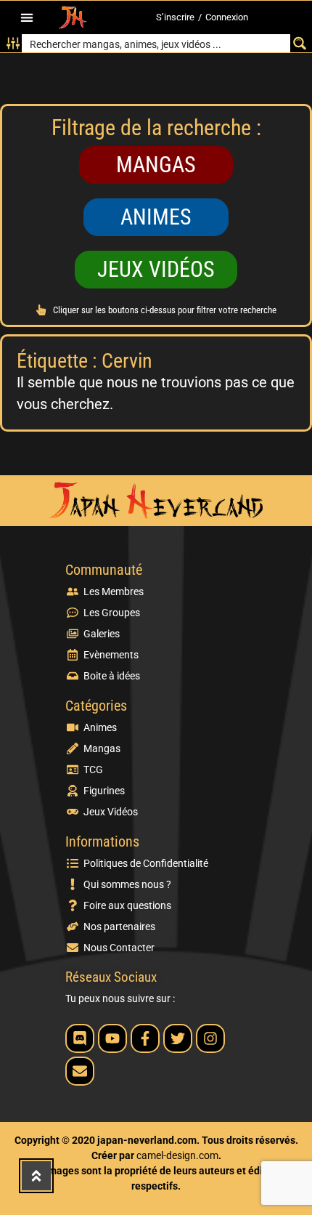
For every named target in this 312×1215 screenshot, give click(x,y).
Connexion (226, 17)
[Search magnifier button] (299, 43)
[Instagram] (210, 1038)
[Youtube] (112, 1038)
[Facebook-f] (145, 1038)
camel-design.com (177, 1155)
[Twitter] (177, 1038)
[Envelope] (79, 1071)
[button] (26, 18)
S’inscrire (175, 17)
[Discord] (79, 1038)
